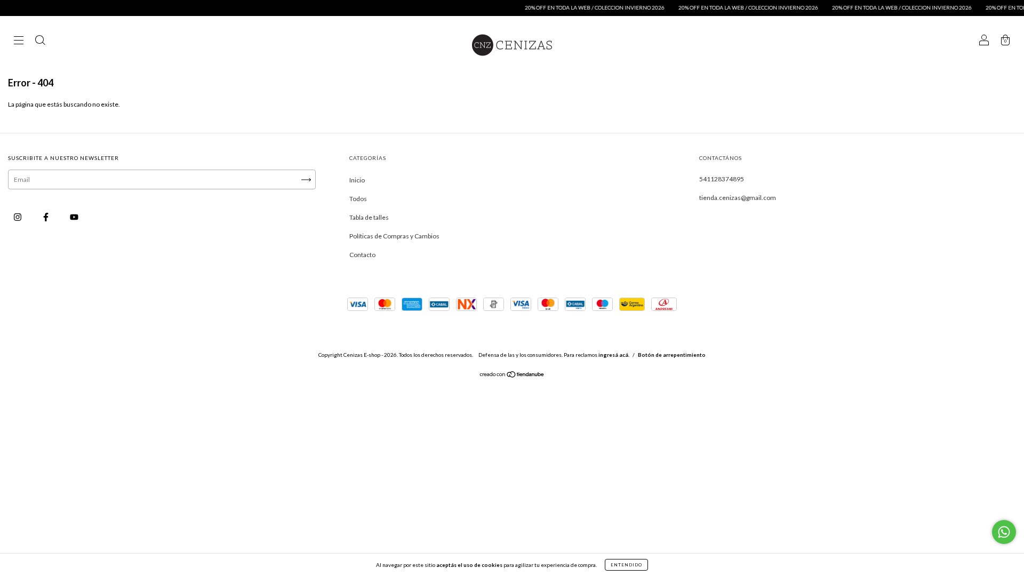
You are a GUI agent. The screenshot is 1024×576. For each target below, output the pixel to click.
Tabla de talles (369, 217)
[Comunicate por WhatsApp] (1004, 532)
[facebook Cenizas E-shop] (46, 217)
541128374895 (721, 179)
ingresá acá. (613, 354)
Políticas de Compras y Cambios (394, 236)
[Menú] (18, 41)
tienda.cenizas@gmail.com (737, 198)
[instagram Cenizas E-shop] (18, 217)
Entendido (626, 564)
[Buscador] (40, 41)
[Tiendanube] (512, 376)
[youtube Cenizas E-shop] (74, 217)
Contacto (362, 255)
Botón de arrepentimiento (672, 354)
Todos (358, 199)
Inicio (357, 180)
